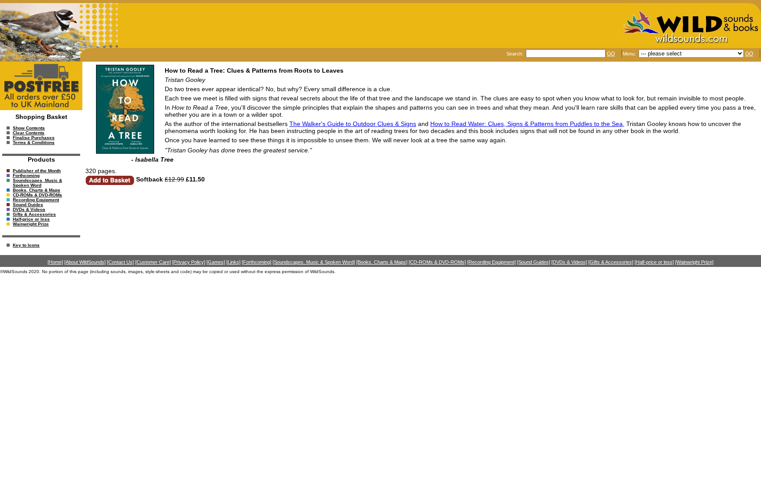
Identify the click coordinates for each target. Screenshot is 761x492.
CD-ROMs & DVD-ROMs (37, 194)
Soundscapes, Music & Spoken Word (37, 183)
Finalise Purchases (34, 137)
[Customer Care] (153, 262)
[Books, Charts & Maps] (381, 262)
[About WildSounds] (85, 262)
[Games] (216, 262)
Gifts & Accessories (34, 214)
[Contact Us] (120, 262)
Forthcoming (26, 175)
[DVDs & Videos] (569, 262)
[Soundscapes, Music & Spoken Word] (314, 262)
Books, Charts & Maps (36, 190)
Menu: (630, 53)
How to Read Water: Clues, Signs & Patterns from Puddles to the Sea (526, 123)
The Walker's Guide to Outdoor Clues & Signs (352, 123)
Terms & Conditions (34, 142)
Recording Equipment (36, 199)
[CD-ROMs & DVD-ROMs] (437, 262)
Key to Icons (26, 245)
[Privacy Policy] (188, 262)
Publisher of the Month (37, 170)
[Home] (55, 262)
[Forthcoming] (256, 262)
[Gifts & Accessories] (610, 262)
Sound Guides (28, 204)
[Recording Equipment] (491, 262)
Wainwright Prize (31, 224)
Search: (515, 53)
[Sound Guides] (533, 262)
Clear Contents (28, 132)
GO (611, 54)
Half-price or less (31, 219)
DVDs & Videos (29, 209)
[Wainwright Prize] (694, 262)
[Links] (233, 262)
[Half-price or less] (654, 262)
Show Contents (29, 128)
